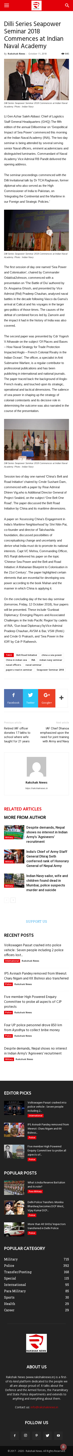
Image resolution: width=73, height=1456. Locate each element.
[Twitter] (47, 1436)
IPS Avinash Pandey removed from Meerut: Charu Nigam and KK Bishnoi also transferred (36, 976)
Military (9, 837)
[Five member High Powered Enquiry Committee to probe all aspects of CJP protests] (14, 1152)
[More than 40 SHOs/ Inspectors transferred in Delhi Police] (14, 1229)
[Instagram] (25, 1436)
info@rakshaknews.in (44, 1407)
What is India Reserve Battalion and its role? (46, 1184)
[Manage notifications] (63, 1447)
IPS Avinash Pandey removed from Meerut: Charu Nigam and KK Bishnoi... (48, 1128)
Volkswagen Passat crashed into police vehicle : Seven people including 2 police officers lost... (33, 950)
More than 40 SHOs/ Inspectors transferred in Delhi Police (46, 1226)
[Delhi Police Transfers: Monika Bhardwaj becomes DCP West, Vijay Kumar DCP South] (14, 1207)
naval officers (13, 664)
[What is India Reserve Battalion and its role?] (14, 1188)
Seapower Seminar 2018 (50, 669)
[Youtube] (58, 1436)
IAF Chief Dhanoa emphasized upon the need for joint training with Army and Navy (54, 735)
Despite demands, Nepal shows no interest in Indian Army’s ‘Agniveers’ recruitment (35, 1051)
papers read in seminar (19, 669)
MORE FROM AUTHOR (25, 817)
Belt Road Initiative (26, 654)
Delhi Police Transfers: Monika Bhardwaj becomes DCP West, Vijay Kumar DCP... (46, 1206)
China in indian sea (16, 659)
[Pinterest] (36, 1436)
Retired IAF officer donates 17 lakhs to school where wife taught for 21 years (17, 735)
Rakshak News (16, 53)
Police (8, 984)
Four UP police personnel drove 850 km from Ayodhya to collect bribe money (33, 1028)
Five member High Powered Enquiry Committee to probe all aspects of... (47, 1150)
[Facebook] (15, 1436)
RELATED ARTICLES (23, 809)
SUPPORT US (36, 921)
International (12, 960)
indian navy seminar (51, 659)
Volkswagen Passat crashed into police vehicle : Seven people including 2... (47, 1106)
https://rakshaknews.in (36, 788)
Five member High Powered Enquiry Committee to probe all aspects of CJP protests (33, 1002)
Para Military (35, 1191)
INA (33, 659)
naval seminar (34, 664)
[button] (67, 5)
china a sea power (52, 654)
